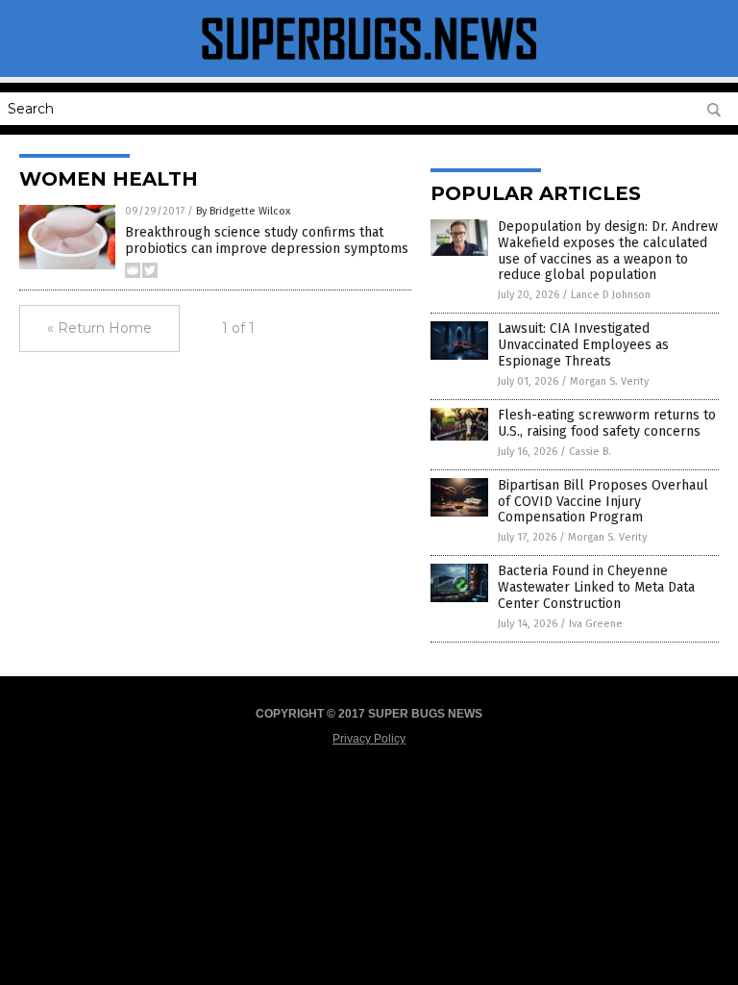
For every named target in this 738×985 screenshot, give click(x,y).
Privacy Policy (369, 738)
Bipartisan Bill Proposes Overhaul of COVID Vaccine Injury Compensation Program (603, 501)
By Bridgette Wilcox (243, 211)
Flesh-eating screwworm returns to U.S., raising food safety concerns (607, 423)
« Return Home (99, 328)
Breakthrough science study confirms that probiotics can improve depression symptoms (266, 240)
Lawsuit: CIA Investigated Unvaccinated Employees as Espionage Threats (583, 344)
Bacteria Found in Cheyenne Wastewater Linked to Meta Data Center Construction (596, 587)
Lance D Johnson (611, 295)
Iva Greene (596, 624)
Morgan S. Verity (609, 381)
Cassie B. (590, 451)
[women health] (369, 63)
